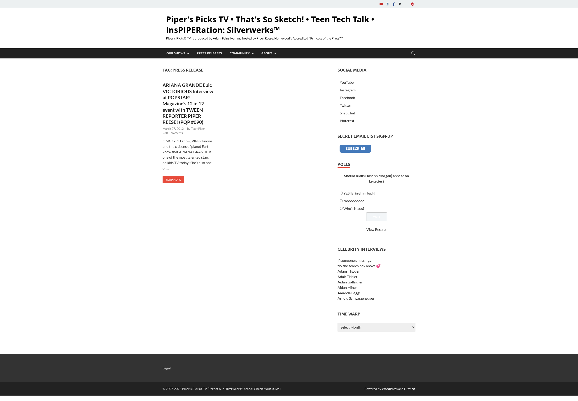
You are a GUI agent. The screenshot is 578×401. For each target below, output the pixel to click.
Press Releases (209, 53)
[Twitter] (400, 4)
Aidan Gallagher (350, 282)
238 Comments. (173, 133)
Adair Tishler (347, 276)
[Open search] (413, 53)
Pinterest (347, 120)
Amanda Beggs (349, 293)
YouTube (347, 82)
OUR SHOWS (175, 53)
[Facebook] (393, 4)
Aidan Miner (347, 287)
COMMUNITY (240, 53)
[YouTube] (381, 4)
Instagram (348, 90)
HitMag (409, 389)
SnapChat (347, 113)
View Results (376, 229)
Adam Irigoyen (349, 271)
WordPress (390, 389)
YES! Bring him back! (359, 193)
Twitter (345, 105)
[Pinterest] (412, 4)
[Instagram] (387, 4)
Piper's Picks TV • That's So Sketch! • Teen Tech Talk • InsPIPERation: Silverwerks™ (270, 24)
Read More (172, 178)
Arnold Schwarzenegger (356, 298)
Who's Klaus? (353, 208)
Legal (167, 368)
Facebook (347, 97)
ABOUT (266, 53)
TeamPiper (198, 128)
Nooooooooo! (354, 201)
